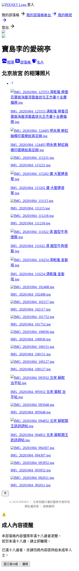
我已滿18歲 (11, 564)
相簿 (11, 62)
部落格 (26, 62)
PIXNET (24, 502)
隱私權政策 (32, 506)
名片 (40, 62)
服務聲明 (48, 506)
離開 (25, 564)
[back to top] (5, 493)
